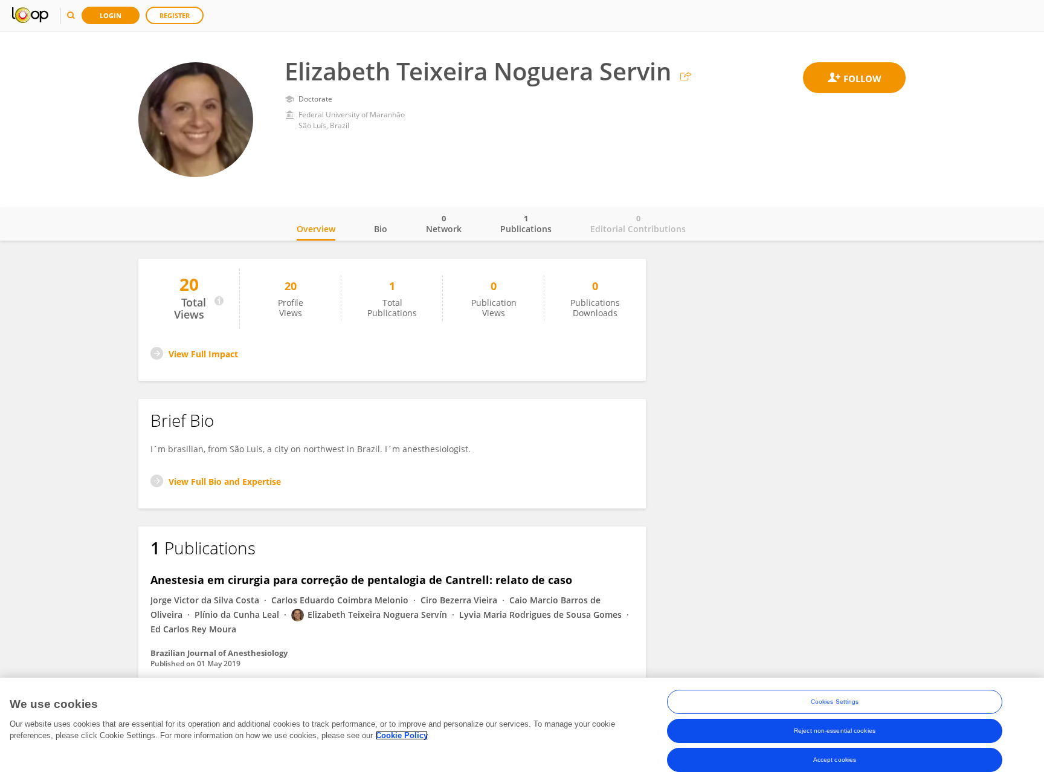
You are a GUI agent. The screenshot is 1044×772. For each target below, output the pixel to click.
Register (175, 15)
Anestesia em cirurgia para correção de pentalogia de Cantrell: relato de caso (361, 580)
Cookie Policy (402, 735)
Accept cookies (834, 759)
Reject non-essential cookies (834, 730)
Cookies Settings (835, 701)
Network (444, 224)
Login (110, 15)
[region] (522, 725)
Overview (316, 229)
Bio (380, 229)
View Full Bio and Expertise (225, 481)
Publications (526, 224)
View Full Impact (203, 354)
